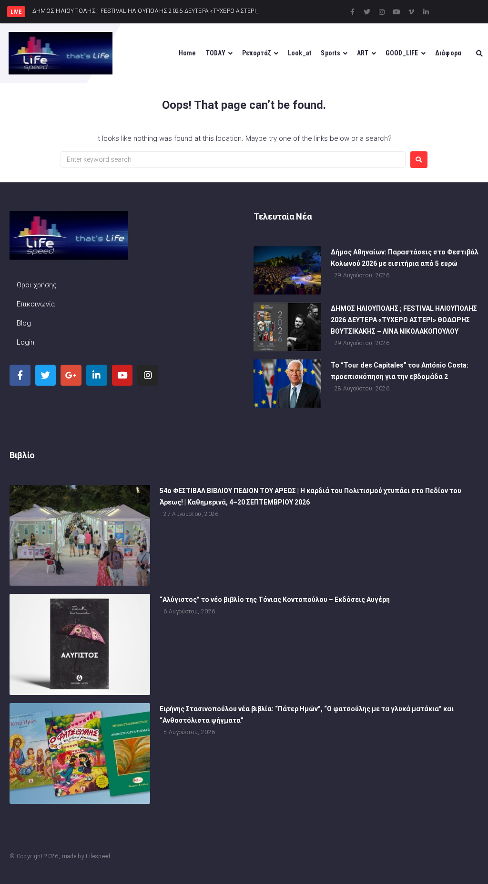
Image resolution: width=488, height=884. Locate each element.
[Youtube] (396, 12)
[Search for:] (233, 159)
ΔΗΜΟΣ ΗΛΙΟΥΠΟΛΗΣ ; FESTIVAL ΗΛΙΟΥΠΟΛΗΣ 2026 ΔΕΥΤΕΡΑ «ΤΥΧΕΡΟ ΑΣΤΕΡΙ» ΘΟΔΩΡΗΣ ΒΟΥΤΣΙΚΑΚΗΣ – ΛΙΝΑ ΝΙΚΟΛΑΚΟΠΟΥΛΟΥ (404, 320)
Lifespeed (98, 856)
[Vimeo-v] (411, 12)
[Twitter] (367, 12)
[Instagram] (381, 12)
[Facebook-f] (352, 12)
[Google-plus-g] (71, 375)
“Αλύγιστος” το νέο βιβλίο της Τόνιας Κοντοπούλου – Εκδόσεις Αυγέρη (275, 599)
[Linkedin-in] (426, 12)
